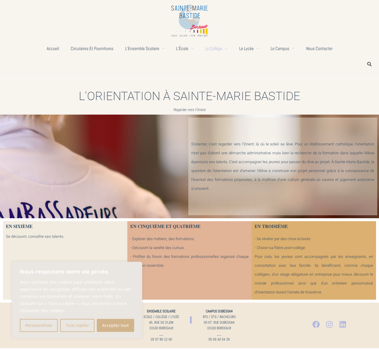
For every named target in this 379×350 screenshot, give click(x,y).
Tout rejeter (77, 325)
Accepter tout (115, 325)
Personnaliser (38, 325)
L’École (182, 48)
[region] (77, 300)
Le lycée (246, 48)
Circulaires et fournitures (92, 48)
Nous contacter (319, 48)
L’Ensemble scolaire (142, 48)
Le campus (280, 48)
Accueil (53, 48)
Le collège (213, 48)
